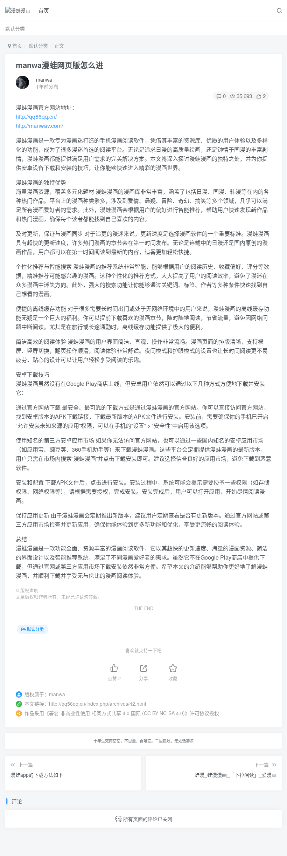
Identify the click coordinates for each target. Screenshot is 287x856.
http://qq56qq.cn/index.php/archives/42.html (97, 703)
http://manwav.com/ (39, 125)
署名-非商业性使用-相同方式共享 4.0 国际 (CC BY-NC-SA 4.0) (117, 713)
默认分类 (15, 28)
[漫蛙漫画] (17, 10)
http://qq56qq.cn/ (36, 116)
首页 (43, 10)
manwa (44, 79)
